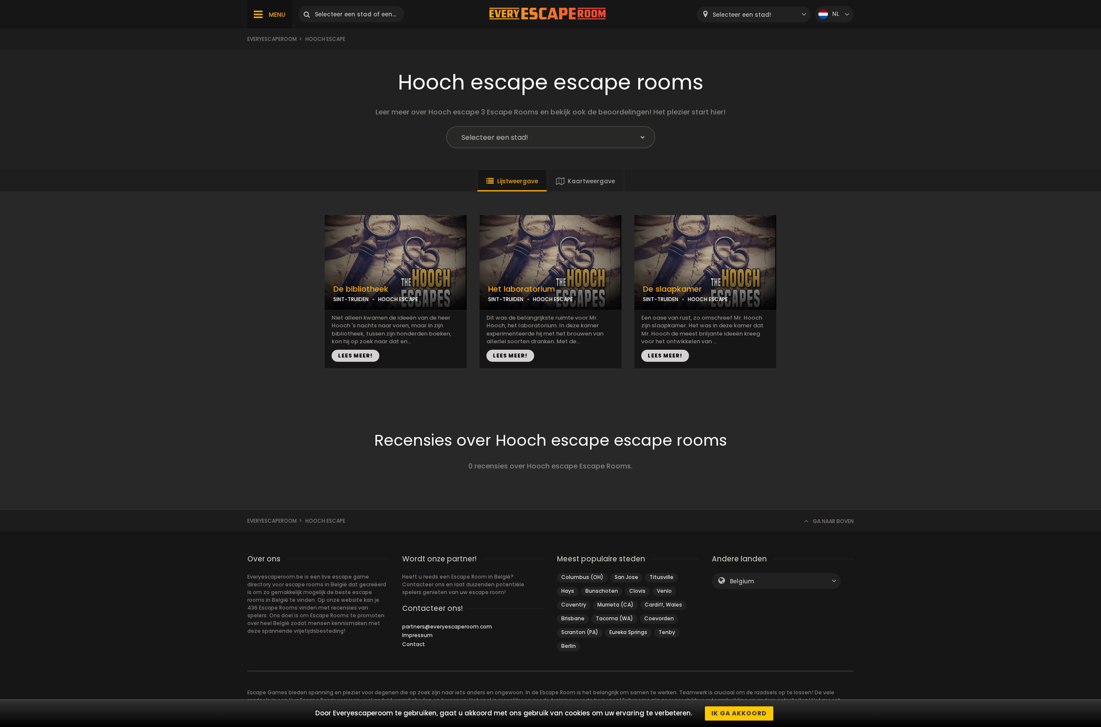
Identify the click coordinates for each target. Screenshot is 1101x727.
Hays (567, 591)
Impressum (417, 635)
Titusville (661, 577)
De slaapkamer (672, 289)
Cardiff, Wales (663, 604)
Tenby (666, 632)
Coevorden (659, 618)
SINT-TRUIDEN (351, 299)
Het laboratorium (521, 289)
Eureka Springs (628, 632)
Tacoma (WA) (614, 618)
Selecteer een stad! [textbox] (742, 15)
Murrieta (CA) (615, 604)
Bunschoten (601, 591)
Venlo (664, 591)
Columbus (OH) (582, 577)
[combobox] (754, 14)
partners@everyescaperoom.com (447, 626)
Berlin (568, 646)
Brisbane (572, 618)
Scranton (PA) (579, 632)
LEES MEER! (355, 355)
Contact (413, 644)
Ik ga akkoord (739, 713)
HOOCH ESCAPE (398, 299)
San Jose (626, 577)
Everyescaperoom (272, 39)
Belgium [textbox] (742, 581)
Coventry (573, 604)
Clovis (637, 591)
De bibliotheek (360, 289)
